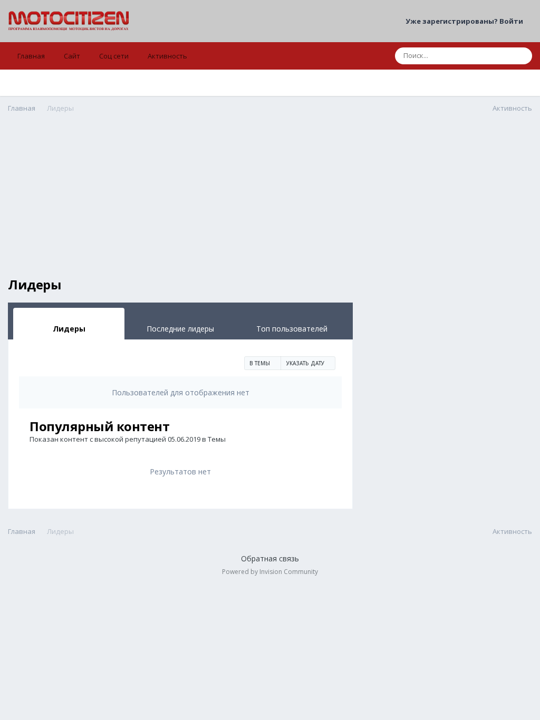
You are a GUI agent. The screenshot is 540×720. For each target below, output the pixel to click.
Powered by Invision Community (270, 571)
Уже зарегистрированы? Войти (466, 21)
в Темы (260, 363)
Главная (31, 56)
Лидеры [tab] (69, 329)
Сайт (72, 56)
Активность (167, 56)
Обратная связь (270, 558)
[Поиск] (521, 55)
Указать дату (306, 363)
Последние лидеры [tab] (180, 329)
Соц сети (114, 56)
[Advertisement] (180, 203)
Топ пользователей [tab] (291, 329)
